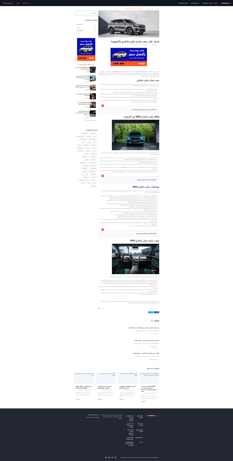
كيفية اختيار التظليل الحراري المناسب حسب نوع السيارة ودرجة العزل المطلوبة (83, 113)
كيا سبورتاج (94, 177)
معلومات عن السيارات (83, 180)
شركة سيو (128, 457)
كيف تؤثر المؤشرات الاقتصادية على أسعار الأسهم (83, 94)
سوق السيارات (153, 44)
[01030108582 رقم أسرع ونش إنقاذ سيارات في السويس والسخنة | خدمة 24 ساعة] (93, 78)
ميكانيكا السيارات (80, 30)
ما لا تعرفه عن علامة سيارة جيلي (144, 179)
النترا (95, 142)
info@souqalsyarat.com (93, 414)
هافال (95, 183)
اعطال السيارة (84, 133)
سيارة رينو (86, 153)
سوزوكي (87, 148)
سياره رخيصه (93, 168)
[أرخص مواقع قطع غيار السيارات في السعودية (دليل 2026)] (93, 70)
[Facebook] (115, 457)
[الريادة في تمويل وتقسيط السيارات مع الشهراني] (105, 378)
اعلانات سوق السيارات (140, 416)
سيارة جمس (80, 150)
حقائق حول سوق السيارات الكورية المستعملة (129, 443)
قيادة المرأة (93, 174)
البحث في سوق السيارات (207, 3)
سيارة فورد (94, 159)
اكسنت (94, 136)
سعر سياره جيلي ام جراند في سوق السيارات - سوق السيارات (143, 327)
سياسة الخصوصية (139, 437)
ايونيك (89, 142)
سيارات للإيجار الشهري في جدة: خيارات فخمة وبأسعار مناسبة (83, 103)
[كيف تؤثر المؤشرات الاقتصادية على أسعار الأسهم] (93, 96)
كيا (82, 174)
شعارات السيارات (92, 171)
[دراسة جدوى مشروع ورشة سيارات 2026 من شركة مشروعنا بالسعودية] (93, 88)
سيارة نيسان (85, 165)
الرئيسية (215, 3)
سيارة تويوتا (88, 150)
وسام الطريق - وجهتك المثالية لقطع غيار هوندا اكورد (83, 387)
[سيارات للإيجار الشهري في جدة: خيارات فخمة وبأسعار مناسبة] (93, 105)
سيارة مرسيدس (93, 162)
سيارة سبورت (93, 156)
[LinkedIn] (106, 457)
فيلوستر (84, 171)
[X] (112, 457)
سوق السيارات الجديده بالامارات (129, 438)
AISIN (124, 167)
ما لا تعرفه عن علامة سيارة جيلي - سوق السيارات (146, 340)
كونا (87, 174)
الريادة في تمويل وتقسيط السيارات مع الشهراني (104, 387)
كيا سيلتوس (86, 177)
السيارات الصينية (93, 139)
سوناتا (94, 150)
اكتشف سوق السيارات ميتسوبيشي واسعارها (130, 432)
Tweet (150, 312)
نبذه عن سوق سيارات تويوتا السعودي (130, 425)
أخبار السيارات (131, 44)
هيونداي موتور (93, 185)
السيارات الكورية (83, 139)
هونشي (89, 183)
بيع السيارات (93, 145)
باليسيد (84, 142)
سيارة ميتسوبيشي (83, 162)
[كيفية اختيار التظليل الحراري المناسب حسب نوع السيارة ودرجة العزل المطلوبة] (93, 113)
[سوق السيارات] (226, 3)
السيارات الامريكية (80, 136)
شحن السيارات (84, 168)
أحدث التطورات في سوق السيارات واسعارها (129, 418)
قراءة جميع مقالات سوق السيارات (91, 120)
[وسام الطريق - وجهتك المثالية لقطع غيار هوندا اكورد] (84, 378)
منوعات (78, 27)
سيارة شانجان (84, 156)
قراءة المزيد (87, 71)
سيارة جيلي (103, 308)
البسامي (88, 136)
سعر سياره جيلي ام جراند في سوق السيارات (142, 109)
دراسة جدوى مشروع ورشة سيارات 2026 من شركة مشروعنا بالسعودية (82, 86)
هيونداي (83, 183)
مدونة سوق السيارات (195, 3)
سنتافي (94, 148)
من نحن (141, 442)
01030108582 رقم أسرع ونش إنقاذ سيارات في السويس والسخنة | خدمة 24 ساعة (83, 77)
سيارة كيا (86, 159)
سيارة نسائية (93, 165)
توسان (79, 145)
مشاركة (155, 312)
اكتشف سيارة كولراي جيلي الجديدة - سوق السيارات (146, 353)
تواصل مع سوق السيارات (183, 3)
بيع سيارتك (86, 145)
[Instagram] (109, 457)
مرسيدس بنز (93, 180)
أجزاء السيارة (93, 133)
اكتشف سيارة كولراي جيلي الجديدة (144, 233)
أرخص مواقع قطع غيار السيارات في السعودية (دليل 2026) (82, 68)
